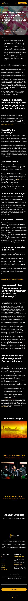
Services (3, 559)
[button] (15, 3)
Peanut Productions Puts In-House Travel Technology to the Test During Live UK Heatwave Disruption (14, 457)
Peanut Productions (10, 399)
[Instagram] (15, 597)
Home (2, 557)
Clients (3, 565)
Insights (3, 567)
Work (2, 561)
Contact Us (4, 569)
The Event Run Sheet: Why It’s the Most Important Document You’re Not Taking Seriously (14, 498)
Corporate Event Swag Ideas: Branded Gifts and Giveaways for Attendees (12, 278)
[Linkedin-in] (12, 597)
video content (20, 179)
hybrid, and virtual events (7, 124)
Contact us (4, 406)
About (2, 563)
